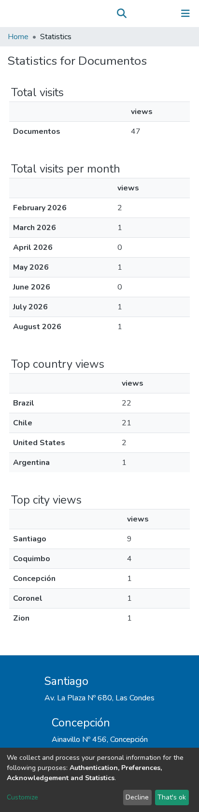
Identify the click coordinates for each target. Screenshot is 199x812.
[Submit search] (121, 13)
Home (18, 36)
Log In (155, 13)
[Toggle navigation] (185, 13)
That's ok (171, 797)
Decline (137, 797)
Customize (22, 797)
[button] (135, 13)
